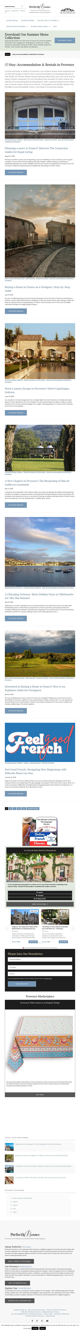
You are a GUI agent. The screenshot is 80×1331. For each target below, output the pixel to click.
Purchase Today (65, 40)
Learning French (35, 763)
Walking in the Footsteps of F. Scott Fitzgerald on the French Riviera (38, 1144)
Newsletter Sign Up (20, 1310)
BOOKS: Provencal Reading (16, 27)
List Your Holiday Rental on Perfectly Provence (26, 1314)
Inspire (26, 763)
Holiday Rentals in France (50, 1312)
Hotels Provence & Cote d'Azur (34, 380)
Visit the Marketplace (17, 1283)
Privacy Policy (48, 978)
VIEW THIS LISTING (39, 901)
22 (24, 809)
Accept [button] (35, 1328)
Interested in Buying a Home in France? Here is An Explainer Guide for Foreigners (35, 688)
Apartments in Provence (13, 588)
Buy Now (40, 1129)
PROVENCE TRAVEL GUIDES (39, 27)
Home (8, 54)
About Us (7, 11)
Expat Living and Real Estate (33, 140)
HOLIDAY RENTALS (12, 21)
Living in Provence (50, 140)
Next (77, 877)
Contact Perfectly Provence (34, 1316)
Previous (3, 877)
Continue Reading (15, 172)
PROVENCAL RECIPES (27, 21)
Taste (15, 1212)
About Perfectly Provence (19, 1261)
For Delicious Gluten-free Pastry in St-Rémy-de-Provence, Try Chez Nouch (40, 1178)
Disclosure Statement (61, 1314)
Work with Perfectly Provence (31, 1312)
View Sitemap (50, 1316)
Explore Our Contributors (19, 1301)
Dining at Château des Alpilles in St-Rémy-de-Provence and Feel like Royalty (41, 1156)
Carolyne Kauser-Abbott (14, 140)
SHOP (55, 27)
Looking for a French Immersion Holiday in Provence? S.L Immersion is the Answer (43, 1166)
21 (19, 809)
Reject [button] (43, 1328)
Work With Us (15, 11)
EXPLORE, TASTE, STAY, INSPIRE (47, 21)
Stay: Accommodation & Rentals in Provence (58, 588)
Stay (14, 1209)
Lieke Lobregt (30, 278)
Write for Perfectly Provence (56, 1310)
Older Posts (33, 809)
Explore (15, 1202)
